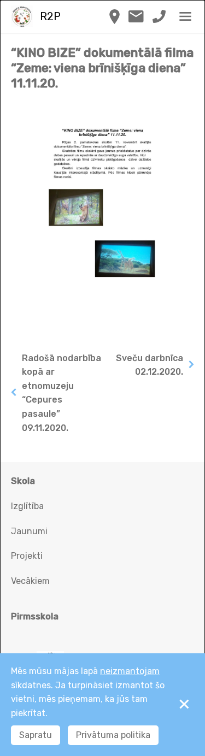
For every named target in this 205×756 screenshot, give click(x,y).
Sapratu (35, 735)
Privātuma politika (113, 735)
